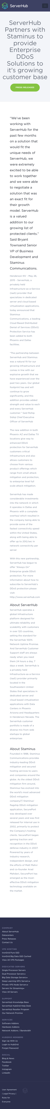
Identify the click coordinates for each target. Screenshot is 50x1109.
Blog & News (8, 1058)
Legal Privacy (9, 1094)
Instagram (7, 1069)
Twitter (5, 1066)
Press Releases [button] (25, 87)
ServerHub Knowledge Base (15, 1002)
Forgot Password (10, 1048)
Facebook (6, 1062)
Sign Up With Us (10, 1041)
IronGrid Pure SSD (10, 953)
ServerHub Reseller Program (15, 1010)
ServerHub (5, 1)
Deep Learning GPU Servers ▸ (16, 981)
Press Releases (9, 939)
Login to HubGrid (10, 1045)
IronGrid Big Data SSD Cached (16, 956)
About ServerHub (10, 932)
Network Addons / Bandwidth (16, 1031)
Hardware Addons (10, 1027)
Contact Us (7, 942)
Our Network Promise (12, 1013)
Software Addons (10, 1023)
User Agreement (9, 1090)
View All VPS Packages (13, 960)
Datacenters (7, 935)
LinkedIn (6, 1073)
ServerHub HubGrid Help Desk (16, 1006)
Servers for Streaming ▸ (13, 988)
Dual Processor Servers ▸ (13, 974)
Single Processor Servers (14, 970)
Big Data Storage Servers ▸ (14, 978)
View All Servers (9, 992)
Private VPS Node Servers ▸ (15, 985)
